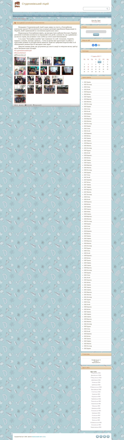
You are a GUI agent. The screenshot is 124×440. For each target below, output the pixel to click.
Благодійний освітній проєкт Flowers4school (30, 23)
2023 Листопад (88, 346)
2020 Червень (87, 263)
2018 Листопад (88, 221)
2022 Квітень (87, 309)
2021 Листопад (88, 297)
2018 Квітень (87, 204)
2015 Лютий (87, 131)
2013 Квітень (87, 94)
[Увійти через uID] (93, 45)
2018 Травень (87, 206)
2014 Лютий (87, 111)
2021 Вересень (88, 292)
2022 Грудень (87, 326)
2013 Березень (88, 92)
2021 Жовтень (87, 294)
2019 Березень (88, 231)
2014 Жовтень (87, 121)
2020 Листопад (88, 270)
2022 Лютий (87, 304)
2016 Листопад (88, 170)
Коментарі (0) (38, 105)
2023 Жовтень (87, 343)
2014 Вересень (88, 118)
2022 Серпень (87, 316)
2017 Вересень (88, 189)
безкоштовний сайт (37, 436)
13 (88, 66)
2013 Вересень (88, 99)
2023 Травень (87, 338)
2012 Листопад (88, 84)
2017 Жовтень (87, 192)
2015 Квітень (87, 135)
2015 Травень (87, 138)
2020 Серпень (87, 265)
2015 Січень (87, 128)
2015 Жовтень (87, 145)
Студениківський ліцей (35, 3)
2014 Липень (87, 116)
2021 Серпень (87, 289)
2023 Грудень (87, 348)
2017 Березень (88, 179)
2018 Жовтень (87, 219)
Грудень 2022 (96, 56)
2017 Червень (87, 187)
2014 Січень (87, 109)
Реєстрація (94, 21)
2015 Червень (87, 140)
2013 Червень (87, 96)
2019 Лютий (87, 228)
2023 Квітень (87, 336)
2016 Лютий (87, 153)
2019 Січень (87, 226)
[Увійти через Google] (99, 45)
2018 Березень (88, 201)
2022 (19, 18)
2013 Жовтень (87, 101)
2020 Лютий (87, 253)
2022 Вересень (88, 319)
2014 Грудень (87, 126)
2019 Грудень (87, 248)
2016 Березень (88, 155)
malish (22, 105)
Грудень (24, 18)
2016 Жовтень (87, 167)
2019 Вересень (88, 241)
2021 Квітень (87, 282)
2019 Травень (87, 236)
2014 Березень (88, 114)
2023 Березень (88, 333)
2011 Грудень (87, 82)
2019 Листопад (88, 245)
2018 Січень (87, 197)
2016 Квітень (87, 157)
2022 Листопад (88, 324)
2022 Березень (88, 307)
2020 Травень (87, 260)
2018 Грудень (87, 223)
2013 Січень (87, 87)
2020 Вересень (88, 267)
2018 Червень (87, 209)
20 (88, 69)
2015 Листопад (88, 148)
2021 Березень (88, 280)
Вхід (99, 21)
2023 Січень (87, 329)
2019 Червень (87, 238)
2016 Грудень (87, 172)
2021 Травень (87, 285)
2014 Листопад (88, 123)
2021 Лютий (87, 277)
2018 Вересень (88, 216)
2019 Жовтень (87, 243)
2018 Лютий (87, 199)
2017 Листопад (88, 194)
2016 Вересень (88, 165)
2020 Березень (88, 255)
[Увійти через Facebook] (96, 45)
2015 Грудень (87, 150)
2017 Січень (87, 175)
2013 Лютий (87, 89)
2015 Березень (88, 133)
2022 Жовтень (87, 321)
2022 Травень (87, 311)
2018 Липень (87, 211)
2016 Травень (87, 160)
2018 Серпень (87, 214)
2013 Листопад (88, 104)
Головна (15, 18)
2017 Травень (87, 184)
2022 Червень (87, 314)
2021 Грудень (87, 299)
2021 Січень (87, 275)
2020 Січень (87, 250)
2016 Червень (87, 162)
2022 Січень (87, 302)
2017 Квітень (87, 182)
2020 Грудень (87, 272)
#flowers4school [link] (20, 53)
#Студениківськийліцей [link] (23, 50)
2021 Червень (87, 287)
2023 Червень (87, 341)
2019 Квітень (87, 233)
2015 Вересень (88, 143)
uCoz (44, 436)
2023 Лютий (87, 331)
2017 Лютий (87, 177)
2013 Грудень (87, 106)
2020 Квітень (87, 258)
